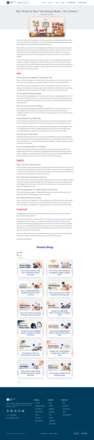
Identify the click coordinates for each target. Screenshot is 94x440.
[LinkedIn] (15, 410)
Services (50, 2)
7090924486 (71, 2)
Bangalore (51, 409)
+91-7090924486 (12, 415)
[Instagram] (19, 410)
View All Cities (52, 423)
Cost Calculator (66, 409)
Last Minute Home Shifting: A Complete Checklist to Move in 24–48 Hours (31, 333)
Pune (50, 415)
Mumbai (51, 406)
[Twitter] (11, 410)
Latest (20, 255)
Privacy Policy (44, 433)
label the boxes (32, 174)
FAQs (64, 412)
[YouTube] (23, 410)
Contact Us (38, 418)
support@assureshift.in (13, 418)
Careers (37, 415)
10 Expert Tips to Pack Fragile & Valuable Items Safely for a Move (59, 353)
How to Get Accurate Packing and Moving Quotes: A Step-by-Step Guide (30, 373)
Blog (64, 403)
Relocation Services (40, 406)
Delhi (50, 403)
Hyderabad (51, 412)
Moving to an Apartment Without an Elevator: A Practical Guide (59, 313)
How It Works (38, 409)
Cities (57, 2)
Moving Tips (66, 406)
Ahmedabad (52, 421)
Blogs (62, 2)
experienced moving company (55, 219)
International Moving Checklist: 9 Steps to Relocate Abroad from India (59, 333)
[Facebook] (7, 410)
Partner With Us (39, 421)
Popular (21, 257)
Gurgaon (51, 418)
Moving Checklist (67, 415)
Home (44, 2)
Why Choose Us (39, 412)
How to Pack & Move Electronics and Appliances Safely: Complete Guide (59, 273)
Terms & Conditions (53, 433)
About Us (37, 403)
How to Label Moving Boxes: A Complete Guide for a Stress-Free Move (30, 293)
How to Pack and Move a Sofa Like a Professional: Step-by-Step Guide (30, 273)
